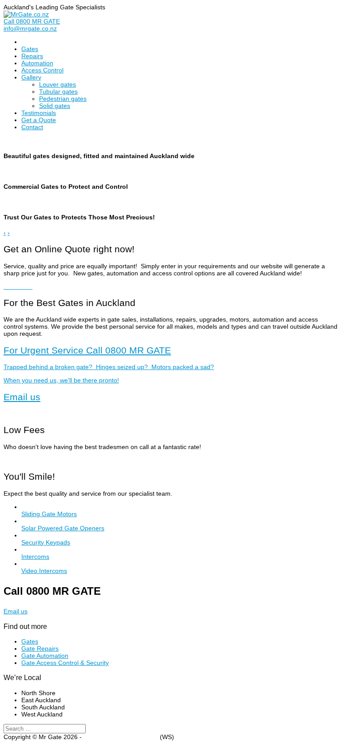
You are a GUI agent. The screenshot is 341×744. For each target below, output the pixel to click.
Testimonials (38, 112)
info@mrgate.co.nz (30, 28)
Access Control (42, 70)
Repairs (32, 56)
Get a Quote (38, 119)
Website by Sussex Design (120, 736)
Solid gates (54, 105)
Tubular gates (58, 91)
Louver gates (57, 84)
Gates (29, 48)
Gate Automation (44, 655)
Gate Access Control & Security (65, 662)
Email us (22, 397)
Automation (37, 63)
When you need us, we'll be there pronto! (109, 364)
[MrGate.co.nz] (26, 14)
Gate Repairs (40, 648)
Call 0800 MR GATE (32, 21)
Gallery (31, 77)
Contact (32, 127)
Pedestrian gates (63, 98)
